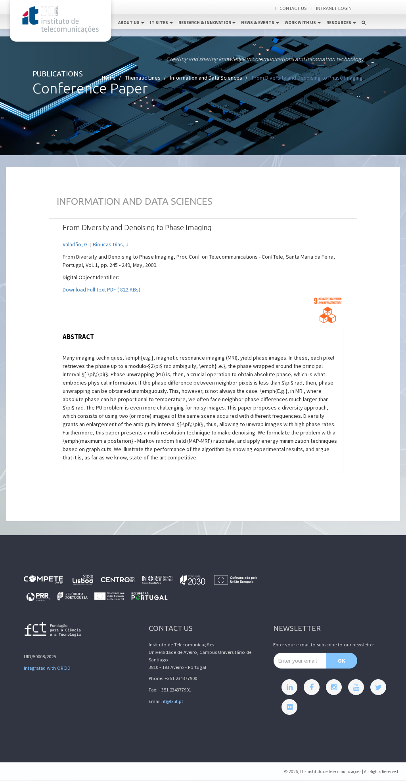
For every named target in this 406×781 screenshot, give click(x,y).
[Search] (363, 14)
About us (129, 22)
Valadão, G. (76, 244)
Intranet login (334, 8)
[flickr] (289, 707)
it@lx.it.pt (173, 701)
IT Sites (159, 22)
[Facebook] (312, 687)
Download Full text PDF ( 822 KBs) (101, 289)
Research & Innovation (205, 22)
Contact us (293, 8)
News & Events (258, 22)
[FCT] (53, 631)
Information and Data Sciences (206, 77)
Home (109, 77)
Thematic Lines (143, 77)
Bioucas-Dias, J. (111, 244)
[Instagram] (334, 687)
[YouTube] (356, 687)
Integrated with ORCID (47, 668)
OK (341, 660)
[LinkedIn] (289, 687)
